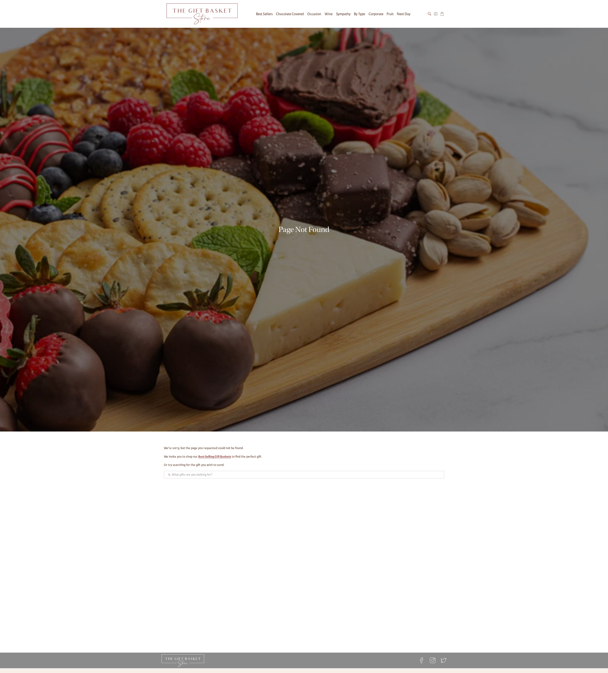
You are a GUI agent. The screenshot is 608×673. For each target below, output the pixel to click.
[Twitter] (442, 660)
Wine (328, 14)
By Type (359, 14)
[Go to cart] (442, 14)
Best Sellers (264, 14)
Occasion (314, 14)
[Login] (435, 14)
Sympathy (343, 14)
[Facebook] (421, 660)
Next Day (403, 14)
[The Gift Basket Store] (202, 13)
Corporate (376, 14)
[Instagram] (432, 660)
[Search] (429, 14)
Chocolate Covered (290, 14)
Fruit (390, 14)
